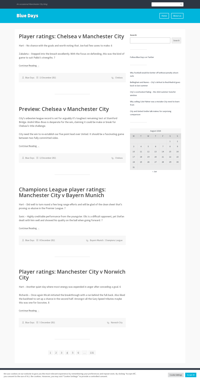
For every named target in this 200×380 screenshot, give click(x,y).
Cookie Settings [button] (176, 375)
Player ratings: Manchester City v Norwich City (72, 274)
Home (164, 15)
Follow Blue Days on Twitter (142, 57)
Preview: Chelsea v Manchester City (64, 109)
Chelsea (119, 77)
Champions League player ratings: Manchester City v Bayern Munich (62, 192)
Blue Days (27, 15)
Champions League (114, 240)
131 (92, 352)
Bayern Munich (97, 240)
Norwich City (117, 322)
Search (133, 35)
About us (177, 15)
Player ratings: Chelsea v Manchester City (71, 36)
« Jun (154, 171)
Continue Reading (29, 65)
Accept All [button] (191, 375)
